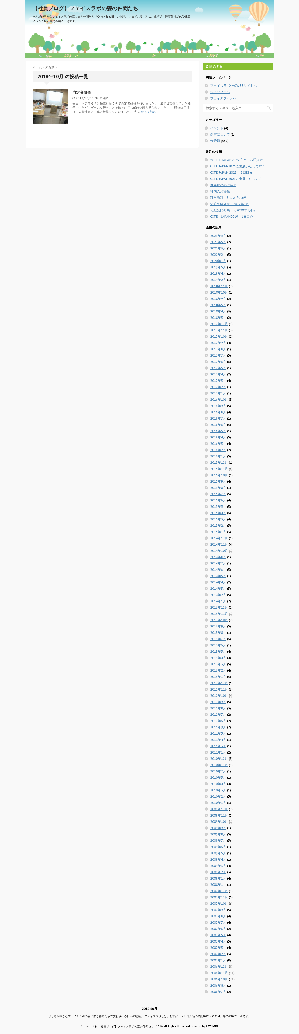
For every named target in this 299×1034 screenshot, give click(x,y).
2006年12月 (219, 966)
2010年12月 (219, 759)
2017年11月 (219, 330)
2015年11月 (219, 469)
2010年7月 (218, 771)
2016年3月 (218, 444)
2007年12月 (219, 891)
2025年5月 (218, 236)
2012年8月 (218, 708)
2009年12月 (219, 809)
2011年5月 (218, 733)
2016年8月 (218, 412)
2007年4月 (218, 941)
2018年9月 (218, 299)
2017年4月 (218, 374)
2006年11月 (219, 973)
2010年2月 (218, 796)
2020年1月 (218, 261)
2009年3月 (218, 866)
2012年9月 (218, 702)
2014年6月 (218, 570)
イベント (216, 128)
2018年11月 (219, 286)
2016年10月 (219, 399)
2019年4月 (218, 273)
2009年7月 (218, 840)
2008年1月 (218, 885)
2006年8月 (218, 985)
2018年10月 (219, 292)
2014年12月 (219, 538)
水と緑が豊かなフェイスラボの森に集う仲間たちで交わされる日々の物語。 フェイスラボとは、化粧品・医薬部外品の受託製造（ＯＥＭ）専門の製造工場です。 (149, 1016)
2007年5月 (218, 935)
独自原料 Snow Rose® (228, 198)
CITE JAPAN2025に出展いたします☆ (237, 166)
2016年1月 (218, 456)
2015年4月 (218, 513)
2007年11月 (219, 897)
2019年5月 (218, 267)
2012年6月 (218, 721)
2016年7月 (218, 418)
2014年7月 (218, 563)
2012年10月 (219, 696)
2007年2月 (218, 954)
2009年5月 (218, 853)
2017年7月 (218, 355)
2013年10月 (219, 620)
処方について (220, 134)
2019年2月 (218, 280)
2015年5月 (218, 507)
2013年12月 (219, 607)
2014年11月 (219, 544)
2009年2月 (218, 872)
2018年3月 (218, 317)
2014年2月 (218, 595)
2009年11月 (219, 815)
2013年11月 (219, 614)
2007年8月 (218, 916)
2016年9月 (218, 406)
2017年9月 (218, 343)
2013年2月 (218, 670)
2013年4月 (218, 658)
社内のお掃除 (220, 191)
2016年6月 (218, 425)
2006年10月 (219, 979)
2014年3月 (218, 588)
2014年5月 (218, 576)
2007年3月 (218, 948)
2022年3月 (218, 248)
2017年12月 (219, 324)
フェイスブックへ (223, 98)
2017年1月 (218, 393)
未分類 (103, 98)
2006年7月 (218, 992)
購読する (215, 66)
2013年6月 (218, 645)
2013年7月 (218, 639)
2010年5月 (218, 777)
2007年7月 (218, 922)
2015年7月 (218, 494)
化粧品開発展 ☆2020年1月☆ (233, 210)
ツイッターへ (220, 92)
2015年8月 (218, 488)
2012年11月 (219, 689)
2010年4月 (218, 784)
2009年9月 (218, 828)
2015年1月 (218, 532)
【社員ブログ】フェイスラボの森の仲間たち (86, 8)
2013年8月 (218, 633)
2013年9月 (218, 626)
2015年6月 (218, 500)
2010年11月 (219, 765)
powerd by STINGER (204, 1026)
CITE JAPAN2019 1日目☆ (231, 216)
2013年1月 (218, 677)
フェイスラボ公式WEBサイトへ (233, 86)
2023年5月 (218, 242)
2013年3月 (218, 664)
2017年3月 (218, 381)
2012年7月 (218, 714)
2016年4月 (218, 437)
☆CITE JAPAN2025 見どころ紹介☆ (236, 160)
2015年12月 (219, 462)
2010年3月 (218, 790)
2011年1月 (218, 752)
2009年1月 (218, 878)
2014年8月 (218, 557)
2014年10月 (219, 551)
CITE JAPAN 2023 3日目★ (231, 172)
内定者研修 (81, 92)
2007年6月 (218, 929)
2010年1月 (218, 803)
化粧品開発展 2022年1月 (229, 204)
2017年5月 (218, 368)
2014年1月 (218, 601)
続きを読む (148, 112)
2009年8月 (218, 834)
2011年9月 (218, 727)
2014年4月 (218, 582)
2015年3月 (218, 519)
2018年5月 (218, 305)
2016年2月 (218, 450)
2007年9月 (218, 910)
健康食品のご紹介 (223, 185)
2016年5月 (218, 431)
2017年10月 (219, 336)
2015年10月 (219, 475)
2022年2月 (218, 254)
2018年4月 (218, 311)
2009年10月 (219, 822)
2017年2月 (218, 387)
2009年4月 (218, 859)
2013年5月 (218, 651)
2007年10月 (219, 903)
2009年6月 (218, 847)
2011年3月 (218, 746)
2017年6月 (218, 362)
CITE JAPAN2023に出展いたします (236, 179)
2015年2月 (218, 525)
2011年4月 (218, 740)
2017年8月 (218, 349)
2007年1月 (218, 960)
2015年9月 (218, 481)
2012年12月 (219, 683)
